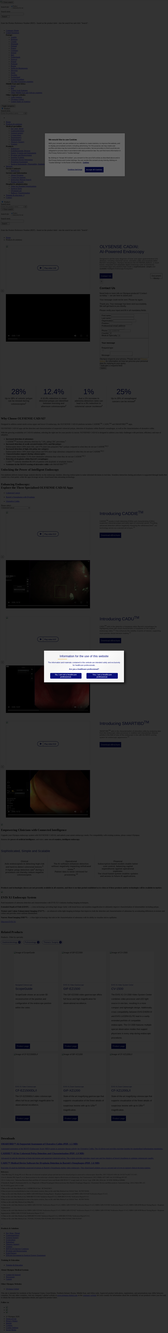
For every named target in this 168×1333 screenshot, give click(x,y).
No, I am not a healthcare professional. (66, 676)
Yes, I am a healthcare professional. (102, 676)
